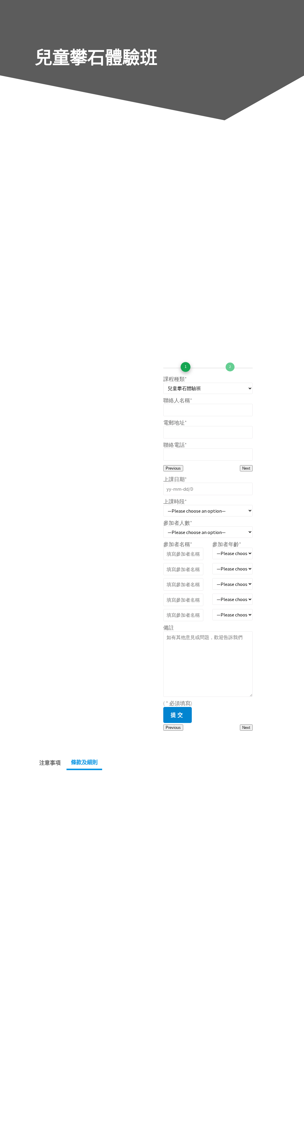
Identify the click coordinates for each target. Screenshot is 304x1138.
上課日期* (175, 479)
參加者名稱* (177, 544)
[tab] (50, 763)
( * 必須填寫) (177, 703)
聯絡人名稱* (177, 400)
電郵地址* (175, 422)
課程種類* (175, 379)
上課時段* (175, 501)
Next (246, 468)
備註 (168, 627)
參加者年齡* (226, 544)
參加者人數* (177, 522)
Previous (173, 468)
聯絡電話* (175, 444)
